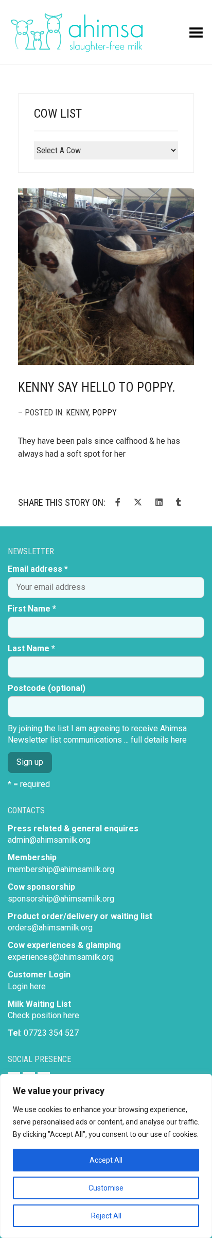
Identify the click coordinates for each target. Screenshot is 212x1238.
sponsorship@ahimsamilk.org (61, 899)
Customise (106, 1188)
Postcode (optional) (46, 688)
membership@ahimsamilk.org (61, 869)
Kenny (77, 412)
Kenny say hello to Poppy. (96, 387)
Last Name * (31, 648)
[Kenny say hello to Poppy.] (106, 276)
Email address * (38, 569)
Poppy (104, 412)
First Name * (32, 609)
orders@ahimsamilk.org (50, 927)
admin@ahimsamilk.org (49, 840)
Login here (27, 986)
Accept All (106, 1160)
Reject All (106, 1216)
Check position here (43, 1015)
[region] (106, 1156)
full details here (159, 740)
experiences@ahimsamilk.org (61, 957)
